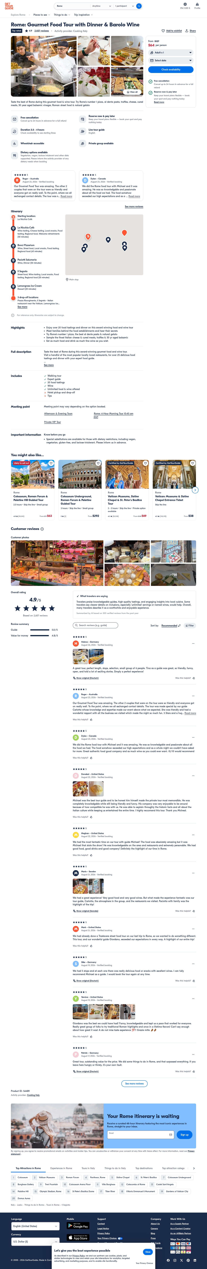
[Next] (195, 490)
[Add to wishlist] (51, 463)
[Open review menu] (193, 643)
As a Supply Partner (179, 1223)
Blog (153, 1233)
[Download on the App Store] (78, 1238)
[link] (33, 490)
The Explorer (156, 1248)
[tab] (28, 1168)
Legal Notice (103, 1228)
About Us (155, 1223)
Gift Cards (155, 1243)
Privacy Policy (103, 1233)
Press (153, 1238)
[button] (37, 31)
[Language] (185, 4)
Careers (154, 1228)
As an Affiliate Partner (180, 1233)
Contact (101, 1223)
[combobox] (171, 625)
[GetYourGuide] (9, 6)
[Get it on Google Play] (78, 1226)
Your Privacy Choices (107, 1238)
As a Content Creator (180, 1228)
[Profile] (197, 4)
